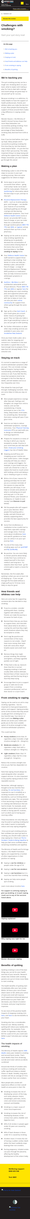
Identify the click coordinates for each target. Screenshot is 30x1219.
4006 (12, 227)
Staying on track (10, 57)
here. (23, 886)
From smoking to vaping (13, 65)
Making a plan (9, 53)
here (24, 289)
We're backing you (11, 49)
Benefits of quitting (11, 69)
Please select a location (19, 9)
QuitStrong (8, 191)
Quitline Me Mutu (11, 282)
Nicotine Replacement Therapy (15, 200)
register (19, 227)
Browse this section (9, 18)
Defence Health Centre (12, 216)
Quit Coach (21, 311)
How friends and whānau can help (16, 61)
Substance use (7, 13)
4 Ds (22, 410)
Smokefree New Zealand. (13, 333)
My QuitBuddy (12, 549)
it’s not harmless (14, 790)
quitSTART (24, 547)
